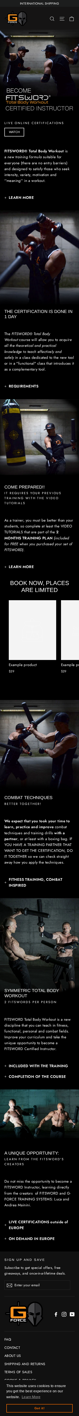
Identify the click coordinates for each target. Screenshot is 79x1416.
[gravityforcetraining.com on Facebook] (56, 1314)
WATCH (14, 132)
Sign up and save (24, 1259)
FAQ (7, 1339)
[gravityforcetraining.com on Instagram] (64, 1314)
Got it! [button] (39, 1408)
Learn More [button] (31, 1397)
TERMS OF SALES (18, 1371)
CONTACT (12, 1347)
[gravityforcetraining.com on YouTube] (72, 1314)
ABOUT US (12, 1355)
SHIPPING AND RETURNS (24, 1363)
